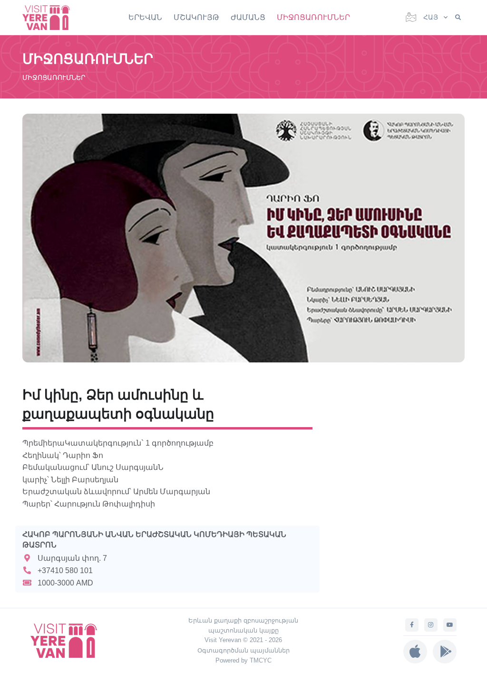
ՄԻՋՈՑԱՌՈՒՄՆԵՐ (313, 17)
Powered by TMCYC (243, 660)
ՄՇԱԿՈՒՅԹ (196, 17)
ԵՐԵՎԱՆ (145, 17)
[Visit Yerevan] (50, 17)
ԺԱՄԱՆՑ (248, 17)
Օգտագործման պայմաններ (243, 650)
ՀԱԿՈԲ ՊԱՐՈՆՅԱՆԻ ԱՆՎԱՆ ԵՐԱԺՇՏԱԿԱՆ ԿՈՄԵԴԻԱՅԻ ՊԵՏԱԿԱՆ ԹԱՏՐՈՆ (154, 539)
